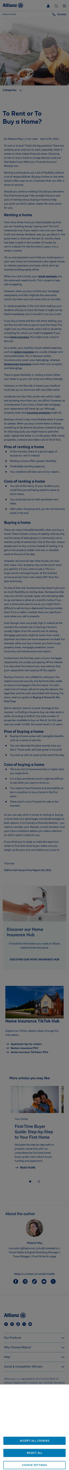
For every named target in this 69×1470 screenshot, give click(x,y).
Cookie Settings (34, 1465)
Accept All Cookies (34, 1440)
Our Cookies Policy (40, 1434)
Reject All (34, 1453)
